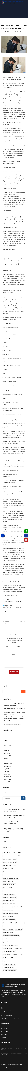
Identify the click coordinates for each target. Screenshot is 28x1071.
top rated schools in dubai (9, 961)
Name (8, 646)
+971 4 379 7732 (8, 1015)
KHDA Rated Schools (8, 929)
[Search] (23, 798)
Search (5, 686)
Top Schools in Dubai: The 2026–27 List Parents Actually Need (14, 810)
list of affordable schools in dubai (11, 935)
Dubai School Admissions (9, 903)
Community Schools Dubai (9, 897)
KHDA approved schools (13, 926)
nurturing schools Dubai (8, 938)
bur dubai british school (8, 891)
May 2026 (6, 750)
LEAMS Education (22, 1067)
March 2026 (7, 753)
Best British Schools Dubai (9, 862)
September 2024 (8, 776)
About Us (5, 1028)
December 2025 (8, 761)
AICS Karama (21, 852)
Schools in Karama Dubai (9, 951)
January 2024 (7, 782)
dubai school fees (7, 907)
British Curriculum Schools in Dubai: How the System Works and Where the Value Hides (14, 718)
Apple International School (9, 859)
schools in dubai (18, 948)
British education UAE (8, 881)
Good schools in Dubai (8, 916)
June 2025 (6, 771)
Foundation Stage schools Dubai (10, 913)
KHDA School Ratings (8, 932)
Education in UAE (18, 907)
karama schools (20, 923)
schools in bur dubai (7, 948)
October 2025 (7, 766)
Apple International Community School (12, 856)
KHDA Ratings (18, 929)
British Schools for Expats (9, 884)
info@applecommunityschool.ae (12, 1019)
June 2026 (6, 748)
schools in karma (7, 954)
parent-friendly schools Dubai (10, 942)
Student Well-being (17, 954)
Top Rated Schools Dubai (9, 958)
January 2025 (7, 774)
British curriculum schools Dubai (10, 878)
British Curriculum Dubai (9, 875)
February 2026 (7, 756)
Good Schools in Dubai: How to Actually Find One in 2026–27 (14, 816)
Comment (14, 654)
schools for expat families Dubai (10, 945)
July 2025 (6, 769)
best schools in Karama (8, 872)
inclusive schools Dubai (8, 923)
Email (19, 646)
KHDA (4, 926)
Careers (4, 1037)
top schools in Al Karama (9, 964)
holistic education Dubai (9, 919)
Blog (5, 792)
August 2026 (7, 745)
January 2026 (7, 758)
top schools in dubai (8, 967)
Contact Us (5, 1034)
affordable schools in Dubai (9, 852)
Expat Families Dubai (8, 910)
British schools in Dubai (8, 887)
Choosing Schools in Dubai (9, 894)
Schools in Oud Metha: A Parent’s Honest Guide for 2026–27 (12, 822)
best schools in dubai (8, 868)
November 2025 (8, 763)
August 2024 (7, 779)
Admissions (5, 1031)
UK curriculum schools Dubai (9, 970)
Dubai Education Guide (8, 900)
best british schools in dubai (9, 865)
